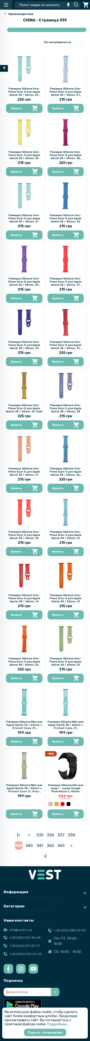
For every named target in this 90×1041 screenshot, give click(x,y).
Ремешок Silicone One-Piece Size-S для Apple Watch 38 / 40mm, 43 (65, 218)
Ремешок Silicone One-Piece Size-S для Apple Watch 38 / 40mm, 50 (24, 155)
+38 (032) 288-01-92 (70, 930)
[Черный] (69, 804)
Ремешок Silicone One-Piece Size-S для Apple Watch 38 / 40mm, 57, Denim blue (65, 93)
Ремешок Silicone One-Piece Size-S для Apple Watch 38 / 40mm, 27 (24, 471)
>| (45, 856)
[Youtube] (33, 969)
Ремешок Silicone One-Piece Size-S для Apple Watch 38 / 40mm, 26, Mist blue (65, 473)
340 (29, 845)
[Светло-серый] (51, 804)
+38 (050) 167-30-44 (25, 937)
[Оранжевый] (57, 804)
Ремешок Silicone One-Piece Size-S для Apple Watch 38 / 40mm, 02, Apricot (24, 663)
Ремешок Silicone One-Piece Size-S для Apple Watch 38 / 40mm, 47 (24, 218)
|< (18, 835)
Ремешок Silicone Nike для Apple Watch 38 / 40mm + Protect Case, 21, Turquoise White (66, 726)
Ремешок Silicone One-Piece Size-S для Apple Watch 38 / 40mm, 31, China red (65, 346)
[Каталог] (6, 5)
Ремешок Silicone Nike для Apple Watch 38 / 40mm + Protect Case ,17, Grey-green (24, 790)
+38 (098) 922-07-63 (25, 954)
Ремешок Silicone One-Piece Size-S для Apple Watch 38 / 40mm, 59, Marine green (24, 93)
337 (61, 835)
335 (39, 835)
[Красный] (63, 804)
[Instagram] (21, 969)
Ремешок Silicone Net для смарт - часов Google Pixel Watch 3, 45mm (65, 788)
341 (39, 845)
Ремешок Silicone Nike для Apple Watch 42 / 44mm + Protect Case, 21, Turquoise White (24, 726)
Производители (20, 14)
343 (61, 845)
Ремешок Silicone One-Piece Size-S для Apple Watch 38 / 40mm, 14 (24, 598)
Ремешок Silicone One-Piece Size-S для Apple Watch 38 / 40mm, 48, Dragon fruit (65, 156)
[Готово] (55, 992)
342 (50, 845)
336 (50, 835)
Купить (16, 108)
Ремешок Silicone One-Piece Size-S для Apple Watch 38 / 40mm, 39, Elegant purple (24, 283)
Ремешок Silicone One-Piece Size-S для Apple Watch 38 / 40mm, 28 (65, 408)
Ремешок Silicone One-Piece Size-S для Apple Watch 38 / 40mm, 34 (24, 345)
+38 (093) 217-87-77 (24, 946)
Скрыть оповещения (45, 1032)
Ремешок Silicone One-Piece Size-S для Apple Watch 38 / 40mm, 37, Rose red (65, 283)
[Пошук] (74, 5)
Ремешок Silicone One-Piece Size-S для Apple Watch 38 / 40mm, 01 (65, 661)
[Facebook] (8, 969)
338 (71, 835)
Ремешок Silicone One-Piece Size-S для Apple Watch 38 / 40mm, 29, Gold (24, 408)
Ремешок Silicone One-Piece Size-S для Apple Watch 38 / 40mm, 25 (24, 535)
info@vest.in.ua (20, 930)
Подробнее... (58, 1024)
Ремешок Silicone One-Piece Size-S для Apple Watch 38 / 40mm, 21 (65, 535)
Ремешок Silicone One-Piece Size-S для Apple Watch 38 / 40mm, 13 (65, 598)
